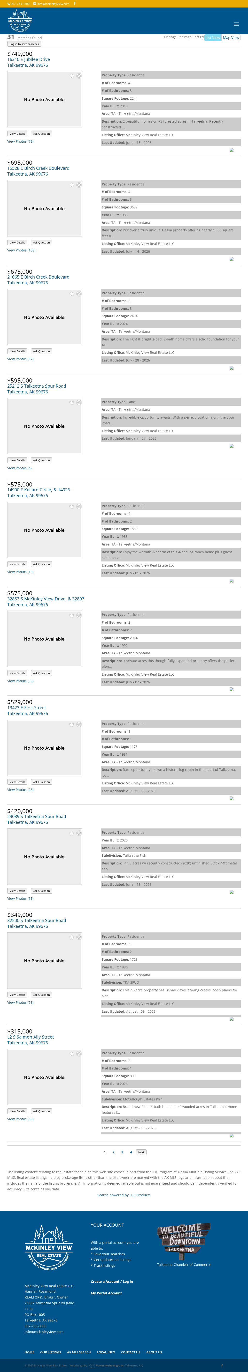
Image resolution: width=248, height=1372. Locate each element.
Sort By (198, 37)
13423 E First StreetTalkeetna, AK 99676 (27, 710)
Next (141, 1152)
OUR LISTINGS (50, 1352)
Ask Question (41, 133)
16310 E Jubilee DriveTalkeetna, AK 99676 (28, 62)
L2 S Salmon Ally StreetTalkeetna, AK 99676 (30, 1040)
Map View (231, 37)
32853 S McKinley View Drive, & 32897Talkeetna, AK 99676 (45, 601)
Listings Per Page (178, 37)
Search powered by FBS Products (124, 1195)
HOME (29, 1352)
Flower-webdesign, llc (109, 1365)
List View (212, 37)
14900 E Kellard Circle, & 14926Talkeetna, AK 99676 (38, 492)
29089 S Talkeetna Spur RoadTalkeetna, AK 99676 (36, 819)
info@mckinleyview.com (44, 1331)
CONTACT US (130, 1352)
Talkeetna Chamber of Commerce (184, 1264)
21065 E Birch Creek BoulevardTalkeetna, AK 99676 (38, 280)
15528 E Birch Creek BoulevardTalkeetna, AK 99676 (38, 171)
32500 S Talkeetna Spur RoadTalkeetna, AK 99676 (36, 923)
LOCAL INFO (106, 1352)
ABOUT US (154, 1352)
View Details (17, 133)
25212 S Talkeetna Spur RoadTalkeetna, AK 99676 (36, 389)
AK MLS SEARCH (79, 1352)
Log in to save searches (24, 44)
